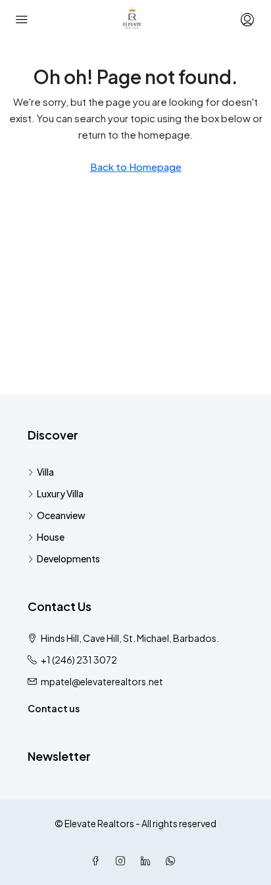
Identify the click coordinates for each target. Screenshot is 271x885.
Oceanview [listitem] (61, 515)
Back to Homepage (136, 166)
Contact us (54, 708)
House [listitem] (50, 537)
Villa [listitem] (45, 472)
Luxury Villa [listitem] (60, 493)
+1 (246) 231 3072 (79, 660)
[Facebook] (98, 861)
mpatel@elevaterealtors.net (102, 681)
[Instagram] (123, 861)
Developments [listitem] (68, 558)
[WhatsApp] (173, 861)
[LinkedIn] (148, 861)
